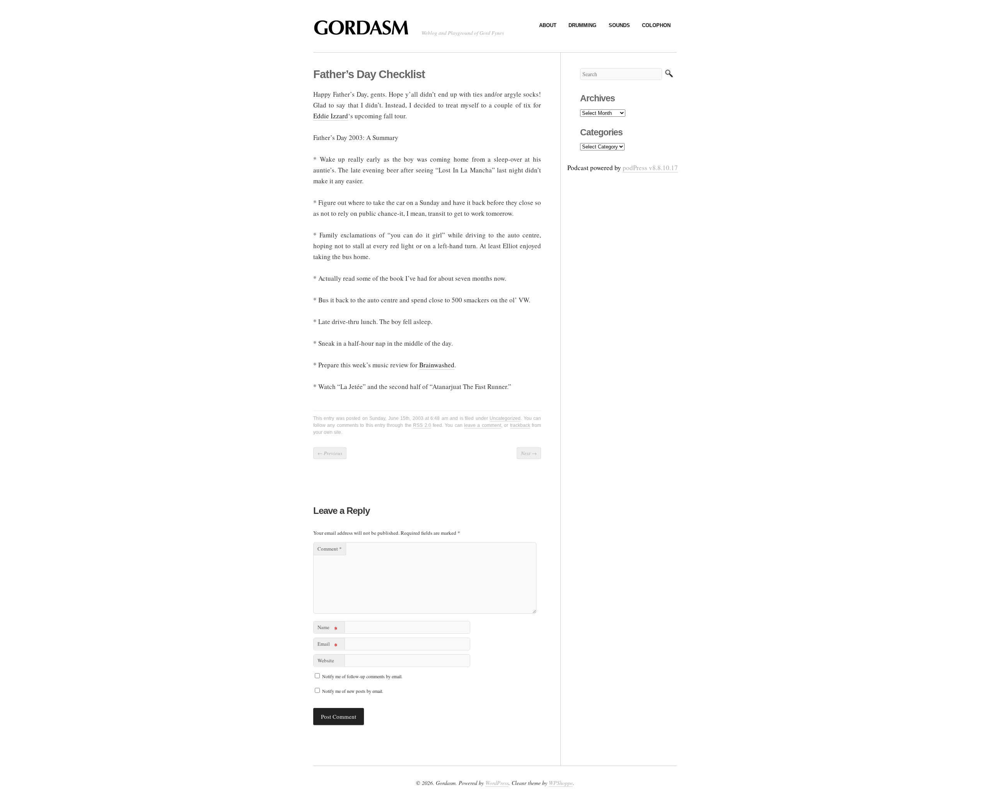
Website (325, 660)
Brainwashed (436, 364)
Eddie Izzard (330, 115)
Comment (329, 548)
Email (327, 645)
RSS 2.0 (422, 425)
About (547, 25)
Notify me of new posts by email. (352, 691)
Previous (329, 453)
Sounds (619, 25)
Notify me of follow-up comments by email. (362, 676)
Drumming (582, 25)
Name (327, 628)
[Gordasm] (363, 31)
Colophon (656, 25)
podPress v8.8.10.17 (650, 167)
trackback (520, 425)
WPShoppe (561, 782)
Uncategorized (505, 418)
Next (529, 453)
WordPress (497, 782)
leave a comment (482, 425)
